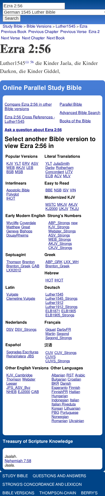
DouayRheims (17, 235)
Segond (63, 334)
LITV (69, 172)
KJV (9, 163)
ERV (26, 163)
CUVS (50, 357)
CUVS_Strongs (57, 361)
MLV (67, 176)
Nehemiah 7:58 (18, 461)
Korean (57, 408)
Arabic (80, 375)
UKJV (63, 209)
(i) (27, 62)
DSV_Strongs (25, 329)
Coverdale (28, 223)
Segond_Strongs (58, 338)
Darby (50, 168)
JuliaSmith (61, 163)
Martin (50, 334)
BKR (55, 383)
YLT (17, 163)
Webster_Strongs (62, 231)
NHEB (11, 392)
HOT (49, 280)
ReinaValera (16, 356)
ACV (58, 176)
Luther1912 (54, 303)
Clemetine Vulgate (20, 298)
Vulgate (12, 294)
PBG (55, 412)
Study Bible (12, 26)
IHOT (10, 198)
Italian (74, 400)
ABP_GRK (54, 262)
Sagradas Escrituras (22, 352)
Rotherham (65, 168)
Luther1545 (65, 26)
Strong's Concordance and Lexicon (42, 484)
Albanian (58, 375)
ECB (49, 176)
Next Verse (10, 38)
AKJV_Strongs (60, 244)
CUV (49, 353)
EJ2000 (24, 392)
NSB (58, 190)
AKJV (20, 168)
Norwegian (60, 417)
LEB (29, 168)
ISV (66, 190)
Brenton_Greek (18, 266)
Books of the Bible (75, 121)
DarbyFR (64, 329)
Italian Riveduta (64, 404)
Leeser (11, 383)
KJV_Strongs (58, 227)
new (74, 223)
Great (25, 227)
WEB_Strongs (59, 239)
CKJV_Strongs (60, 248)
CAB (35, 266)
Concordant (54, 172)
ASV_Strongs (59, 235)
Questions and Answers (59, 476)
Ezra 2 (94, 32)
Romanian (60, 421)
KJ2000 (51, 209)
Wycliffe (12, 223)
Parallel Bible (71, 104)
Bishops (26, 231)
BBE (49, 190)
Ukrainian (76, 421)
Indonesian (60, 400)
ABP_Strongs (59, 223)
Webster (28, 379)
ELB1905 (68, 311)
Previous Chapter (43, 32)
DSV (10, 329)
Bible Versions (39, 26)
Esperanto (60, 388)
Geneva (12, 231)
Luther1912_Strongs (61, 307)
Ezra (83, 26)
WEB (10, 168)
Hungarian (60, 396)
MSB (19, 172)
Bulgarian (59, 379)
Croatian (74, 379)
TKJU (74, 209)
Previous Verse (73, 32)
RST (70, 375)
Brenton (28, 262)
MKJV (62, 205)
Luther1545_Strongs (61, 298)
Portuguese (69, 412)
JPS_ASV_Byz (18, 388)
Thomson (13, 262)
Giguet (50, 329)
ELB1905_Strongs (59, 315)
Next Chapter (33, 38)
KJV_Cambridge (19, 375)
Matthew (13, 227)
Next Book (56, 38)
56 (32, 62)
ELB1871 (52, 311)
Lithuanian (72, 408)
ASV (34, 163)
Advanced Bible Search (80, 113)
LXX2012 (13, 270)
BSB (10, 172)
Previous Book (13, 32)
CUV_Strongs (65, 353)
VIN (73, 190)
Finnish (74, 388)
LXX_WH (71, 262)
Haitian (74, 392)
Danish (65, 383)
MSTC (50, 205)
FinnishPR (60, 392)
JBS (30, 356)
